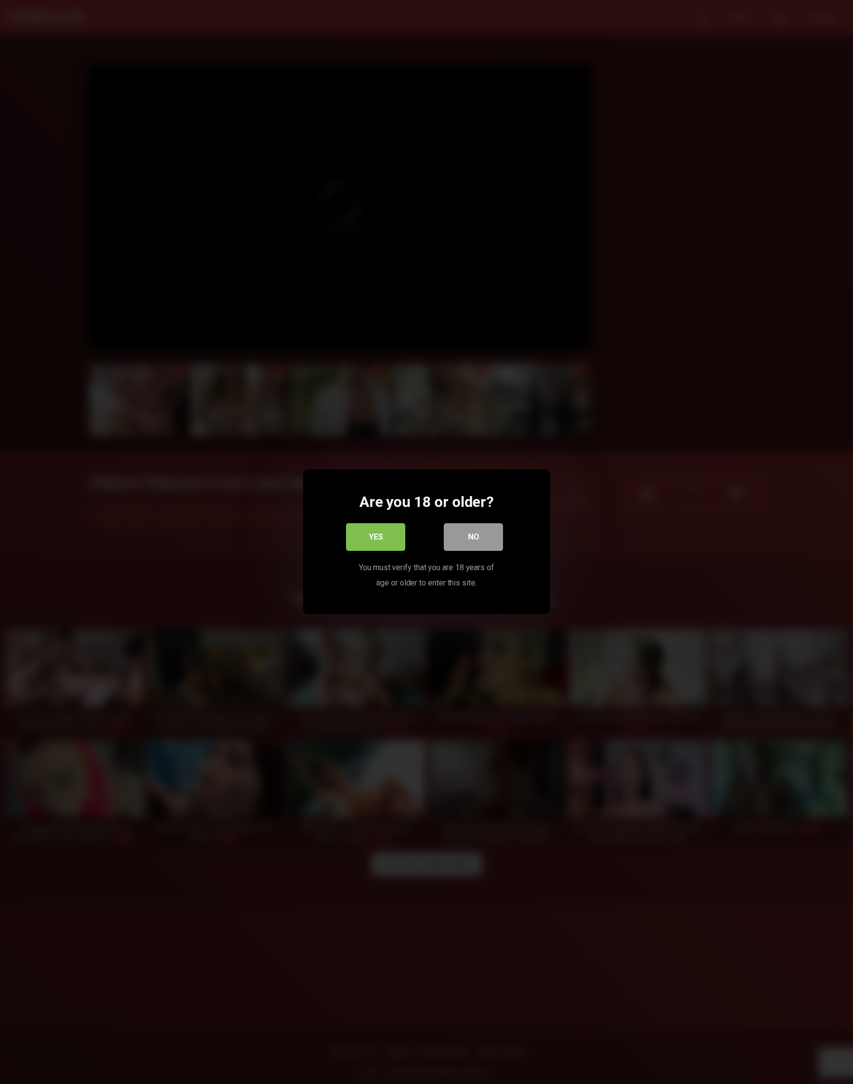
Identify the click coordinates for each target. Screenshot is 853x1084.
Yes (376, 537)
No (473, 537)
